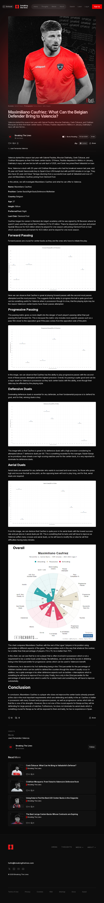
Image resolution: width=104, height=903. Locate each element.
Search (72, 6)
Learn (80, 6)
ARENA (54, 847)
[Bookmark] (18, 143)
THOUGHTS (66, 847)
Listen (84, 143)
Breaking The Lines (23, 135)
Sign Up (97, 6)
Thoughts (44, 6)
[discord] (23, 869)
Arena (36, 6)
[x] (9, 869)
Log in (87, 6)
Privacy (27, 892)
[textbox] (52, 433)
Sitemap (62, 892)
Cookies (40, 892)
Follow (92, 747)
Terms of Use (13, 892)
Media (54, 6)
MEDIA (78, 847)
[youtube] (18, 869)
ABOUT (91, 847)
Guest (84, 892)
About (62, 6)
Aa (76, 143)
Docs (74, 892)
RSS (51, 892)
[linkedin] (14, 869)
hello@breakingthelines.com (21, 863)
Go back (9, 6)
